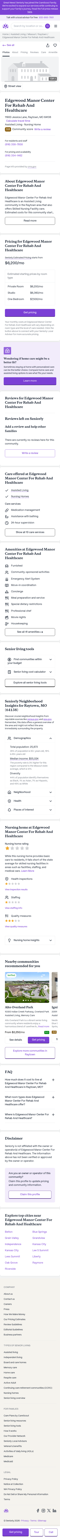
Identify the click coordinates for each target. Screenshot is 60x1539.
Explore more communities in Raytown (30, 1053)
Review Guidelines (13, 1325)
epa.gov (47, 719)
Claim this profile (30, 1194)
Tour (36, 1532)
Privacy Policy (11, 1479)
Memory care (10, 1368)
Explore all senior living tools (30, 683)
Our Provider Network (14, 1436)
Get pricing (30, 312)
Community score (22, 129)
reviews (34, 52)
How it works (10, 1431)
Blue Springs (39, 1232)
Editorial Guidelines (13, 1330)
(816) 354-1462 (13, 156)
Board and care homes (15, 1362)
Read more (30, 221)
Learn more (30, 381)
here (30, 12)
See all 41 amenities (28, 632)
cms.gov (32, 167)
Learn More (27, 871)
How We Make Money (14, 1314)
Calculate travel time (18, 121)
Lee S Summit (40, 1250)
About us (8, 1294)
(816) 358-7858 (14, 144)
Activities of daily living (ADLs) (19, 1451)
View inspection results (16, 890)
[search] (48, 26)
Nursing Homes (20, 496)
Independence (13, 1244)
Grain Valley (12, 1238)
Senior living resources (15, 1421)
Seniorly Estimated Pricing (18, 258)
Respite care (10, 1378)
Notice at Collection (13, 1484)
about (15, 52)
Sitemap (42, 1521)
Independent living (13, 1357)
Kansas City (39, 1244)
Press (6, 1309)
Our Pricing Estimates (14, 1319)
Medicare (8, 1456)
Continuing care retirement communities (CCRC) (28, 1388)
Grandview (38, 1238)
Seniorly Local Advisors (15, 1441)
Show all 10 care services (30, 532)
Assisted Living (19, 490)
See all (10, 45)
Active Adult (10, 1383)
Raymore (37, 1263)
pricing (24, 52)
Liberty (36, 1257)
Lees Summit (12, 1257)
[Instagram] (43, 1510)
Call (51, 1532)
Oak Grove (11, 1263)
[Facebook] (38, 1510)
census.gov (33, 719)
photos (6, 52)
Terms (7, 1499)
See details (15, 1040)
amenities (53, 52)
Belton (8, 1232)
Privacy (25, 1521)
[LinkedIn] (54, 1510)
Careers (8, 1304)
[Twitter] (49, 1510)
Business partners (13, 1335)
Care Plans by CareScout (16, 1416)
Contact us (9, 1299)
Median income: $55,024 (24, 759)
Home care (9, 1373)
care (43, 52)
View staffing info (13, 908)
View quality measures (16, 927)
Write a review (30, 453)
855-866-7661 (46, 18)
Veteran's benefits (13, 1446)
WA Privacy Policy (13, 1489)
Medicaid (8, 1461)
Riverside (10, 1269)
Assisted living (11, 1352)
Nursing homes (11, 1393)
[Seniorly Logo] (5, 26)
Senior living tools (12, 1426)
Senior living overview (14, 1398)
